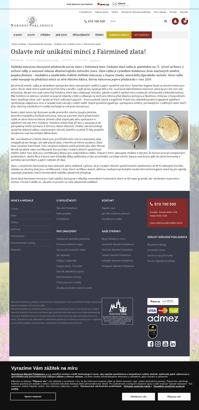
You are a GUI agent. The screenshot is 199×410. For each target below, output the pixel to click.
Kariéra (115, 12)
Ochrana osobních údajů (69, 244)
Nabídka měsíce (119, 34)
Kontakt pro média (112, 218)
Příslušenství (81, 34)
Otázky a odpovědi (66, 260)
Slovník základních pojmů (70, 271)
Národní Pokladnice (66, 208)
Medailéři (16, 249)
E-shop (18, 34)
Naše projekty (63, 213)
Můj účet (184, 12)
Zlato (31, 34)
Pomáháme (62, 218)
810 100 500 (96, 21)
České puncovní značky (68, 282)
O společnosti (85, 12)
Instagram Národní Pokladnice (118, 266)
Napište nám (108, 208)
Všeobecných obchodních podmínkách (101, 386)
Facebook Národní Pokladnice (118, 244)
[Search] (165, 21)
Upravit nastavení (33, 396)
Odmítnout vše (139, 396)
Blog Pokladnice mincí (113, 238)
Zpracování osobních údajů (71, 249)
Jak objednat (63, 255)
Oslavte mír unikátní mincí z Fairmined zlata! (78, 51)
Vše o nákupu (160, 12)
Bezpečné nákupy (156, 244)
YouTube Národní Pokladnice (117, 249)
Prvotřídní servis (156, 250)
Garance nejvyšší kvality (160, 255)
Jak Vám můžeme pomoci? (116, 213)
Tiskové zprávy (102, 12)
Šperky (99, 34)
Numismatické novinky (48, 60)
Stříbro (45, 34)
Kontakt (173, 12)
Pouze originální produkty (161, 260)
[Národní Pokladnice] (32, 21)
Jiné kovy (61, 34)
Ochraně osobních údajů (137, 386)
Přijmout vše (174, 396)
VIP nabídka (141, 34)
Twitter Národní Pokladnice (116, 255)
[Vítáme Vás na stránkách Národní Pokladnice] (175, 21)
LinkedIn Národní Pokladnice (117, 260)
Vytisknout (95, 60)
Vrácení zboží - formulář (69, 266)
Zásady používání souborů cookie (74, 287)
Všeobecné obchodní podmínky (136, 12)
